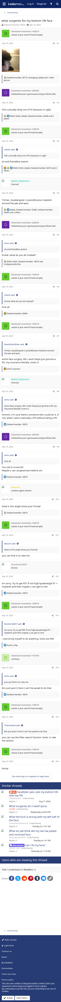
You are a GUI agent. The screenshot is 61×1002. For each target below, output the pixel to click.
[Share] (54, 43)
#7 (58, 336)
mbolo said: (9, 149)
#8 (58, 391)
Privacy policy (8, 980)
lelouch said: (10, 543)
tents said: (9, 243)
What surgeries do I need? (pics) (28, 806)
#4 (58, 193)
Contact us (6, 951)
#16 (57, 761)
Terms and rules (9, 974)
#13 (57, 615)
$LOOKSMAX (7, 963)
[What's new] (51, 4)
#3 (58, 141)
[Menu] (4, 4)
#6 (58, 286)
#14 (57, 667)
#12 (57, 576)
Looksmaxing (28, 798)
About (4, 957)
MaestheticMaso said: (14, 344)
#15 (57, 717)
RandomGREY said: (13, 624)
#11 (57, 535)
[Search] (57, 4)
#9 (58, 446)
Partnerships (7, 968)
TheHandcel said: (12, 725)
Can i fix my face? (35, 845)
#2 (58, 102)
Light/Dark (9, 945)
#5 (58, 234)
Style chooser (10, 940)
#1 (58, 43)
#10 (57, 499)
